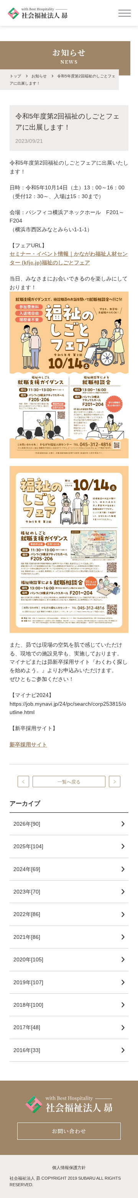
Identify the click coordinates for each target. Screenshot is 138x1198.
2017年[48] (26, 1027)
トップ (15, 76)
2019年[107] (28, 982)
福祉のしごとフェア (66, 262)
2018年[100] (28, 1005)
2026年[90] (26, 824)
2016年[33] (26, 1050)
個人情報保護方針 (69, 1167)
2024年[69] (26, 869)
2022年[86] (26, 914)
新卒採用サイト (28, 745)
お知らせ (39, 76)
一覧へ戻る (69, 782)
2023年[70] (26, 892)
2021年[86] (26, 937)
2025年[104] (28, 846)
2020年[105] (28, 959)
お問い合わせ (69, 1131)
